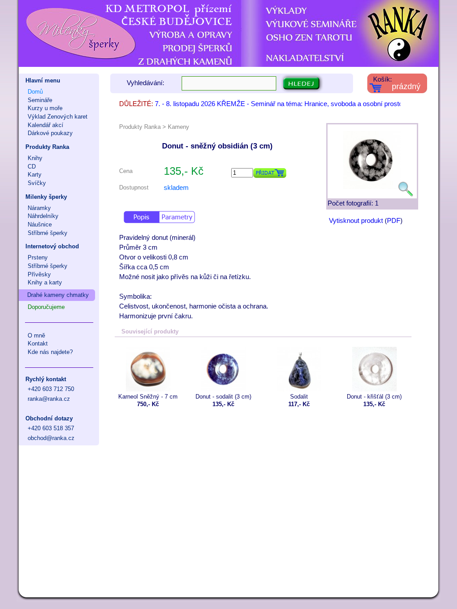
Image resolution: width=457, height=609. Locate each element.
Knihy (35, 158)
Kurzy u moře (45, 108)
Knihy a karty (45, 282)
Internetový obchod (52, 246)
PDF (393, 220)
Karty (35, 174)
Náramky (39, 208)
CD (32, 166)
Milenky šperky (46, 196)
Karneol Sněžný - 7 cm (148, 396)
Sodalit (299, 396)
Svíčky (37, 183)
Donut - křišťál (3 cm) (374, 396)
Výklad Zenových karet (57, 116)
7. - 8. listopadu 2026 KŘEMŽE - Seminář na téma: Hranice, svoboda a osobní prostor (280, 103)
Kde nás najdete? (50, 352)
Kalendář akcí (45, 125)
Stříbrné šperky (47, 233)
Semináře (40, 100)
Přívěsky (39, 274)
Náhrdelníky (43, 216)
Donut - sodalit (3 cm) (223, 396)
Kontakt (38, 343)
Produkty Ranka (47, 147)
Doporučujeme (46, 307)
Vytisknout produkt (356, 220)
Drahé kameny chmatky (58, 295)
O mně (36, 335)
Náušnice (40, 224)
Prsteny (38, 257)
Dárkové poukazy (50, 133)
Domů (35, 91)
